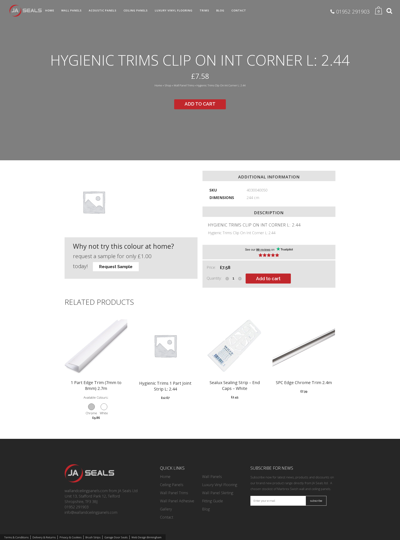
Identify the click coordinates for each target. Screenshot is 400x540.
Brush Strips (92, 537)
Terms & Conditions (16, 537)
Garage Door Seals (116, 537)
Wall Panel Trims (184, 85)
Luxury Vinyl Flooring (219, 484)
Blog (206, 509)
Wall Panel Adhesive (177, 501)
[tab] (268, 252)
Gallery (166, 509)
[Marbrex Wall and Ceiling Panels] (89, 481)
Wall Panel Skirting (217, 492)
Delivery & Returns (44, 537)
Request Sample (115, 266)
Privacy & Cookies (70, 537)
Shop (168, 85)
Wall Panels (212, 476)
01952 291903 (77, 506)
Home (158, 85)
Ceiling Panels (171, 484)
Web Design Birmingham (146, 537)
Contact (166, 517)
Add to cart (200, 104)
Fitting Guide (212, 501)
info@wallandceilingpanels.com (91, 512)
